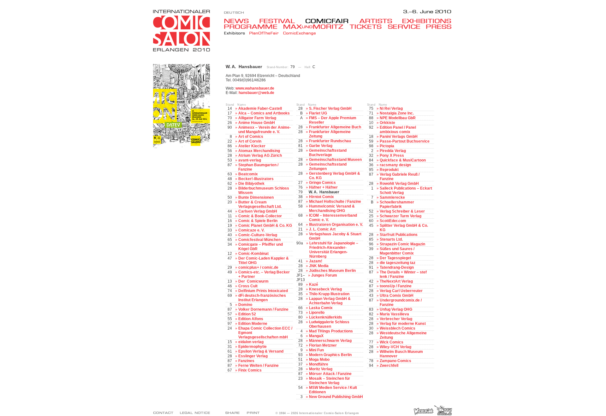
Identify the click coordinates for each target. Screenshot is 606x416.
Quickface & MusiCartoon (403, 160)
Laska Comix (321, 308)
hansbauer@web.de (256, 93)
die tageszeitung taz (397, 263)
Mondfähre (318, 364)
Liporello (316, 312)
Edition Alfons (250, 319)
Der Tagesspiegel (395, 258)
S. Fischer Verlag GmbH (330, 108)
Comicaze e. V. (251, 230)
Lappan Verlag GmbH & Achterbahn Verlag (330, 300)
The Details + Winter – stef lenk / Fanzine (403, 274)
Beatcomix (248, 174)
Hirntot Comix (321, 197)
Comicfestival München (259, 239)
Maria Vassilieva (394, 314)
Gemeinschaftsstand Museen (335, 159)
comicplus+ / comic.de (258, 267)
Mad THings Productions (331, 331)
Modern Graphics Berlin (330, 355)
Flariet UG (318, 113)
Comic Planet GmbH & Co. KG (265, 225)
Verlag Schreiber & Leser (402, 211)
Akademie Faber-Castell (260, 108)
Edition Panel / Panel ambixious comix (398, 129)
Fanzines (246, 361)
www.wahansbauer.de (254, 88)
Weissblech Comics (397, 328)
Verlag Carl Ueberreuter (401, 291)
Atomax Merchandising (259, 151)
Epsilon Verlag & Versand (260, 351)
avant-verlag (249, 160)
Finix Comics (250, 370)
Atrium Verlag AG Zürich (260, 155)
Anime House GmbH (256, 122)
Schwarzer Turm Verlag (400, 216)
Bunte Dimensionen (256, 197)
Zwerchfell (389, 365)
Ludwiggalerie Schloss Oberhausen (329, 324)
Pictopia (387, 146)
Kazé (313, 284)
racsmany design (395, 165)
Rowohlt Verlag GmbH (399, 183)
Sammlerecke (392, 197)
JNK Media (319, 266)
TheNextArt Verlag (396, 281)
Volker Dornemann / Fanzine (263, 309)
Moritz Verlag (320, 369)
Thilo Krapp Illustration (329, 294)
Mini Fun (316, 350)
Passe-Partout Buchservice (405, 141)
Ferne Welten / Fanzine (258, 365)
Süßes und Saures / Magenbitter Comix (397, 251)
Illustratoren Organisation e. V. (336, 224)
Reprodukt (389, 169)
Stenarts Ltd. (391, 239)
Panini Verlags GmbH (399, 136)
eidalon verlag (251, 342)
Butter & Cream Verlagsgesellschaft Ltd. (260, 204)
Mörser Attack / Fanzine (330, 374)
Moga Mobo (319, 359)
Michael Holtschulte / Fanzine (335, 201)
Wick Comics (391, 342)
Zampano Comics (395, 361)
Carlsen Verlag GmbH (257, 211)
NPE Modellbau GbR (398, 118)
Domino (245, 304)
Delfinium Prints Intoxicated (263, 291)
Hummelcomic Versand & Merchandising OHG (332, 208)
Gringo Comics (322, 182)
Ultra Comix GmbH (396, 295)
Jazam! (315, 261)
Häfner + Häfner (323, 187)
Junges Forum (324, 275)
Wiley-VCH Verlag (395, 347)
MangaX (316, 336)
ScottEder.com (393, 221)
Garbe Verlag (320, 146)
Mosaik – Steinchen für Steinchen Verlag (329, 380)
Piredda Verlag (393, 151)
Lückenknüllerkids (325, 317)
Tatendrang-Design (397, 267)
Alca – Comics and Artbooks (264, 113)
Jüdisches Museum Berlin (332, 270)
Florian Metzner (323, 345)
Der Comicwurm (253, 281)
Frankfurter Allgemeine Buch (335, 127)
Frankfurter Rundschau (330, 141)
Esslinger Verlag (253, 356)
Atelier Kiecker (251, 146)
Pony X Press (392, 155)
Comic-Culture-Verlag (257, 235)
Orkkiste (387, 122)
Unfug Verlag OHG (396, 309)
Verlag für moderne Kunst (403, 323)
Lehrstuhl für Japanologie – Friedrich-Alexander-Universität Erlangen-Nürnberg (333, 250)
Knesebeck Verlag (325, 289)
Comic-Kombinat (253, 253)
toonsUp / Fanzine (396, 286)
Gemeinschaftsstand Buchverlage (328, 152)
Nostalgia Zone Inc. (397, 113)
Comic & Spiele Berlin (257, 221)
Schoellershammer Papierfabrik (397, 204)
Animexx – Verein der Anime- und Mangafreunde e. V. (264, 129)
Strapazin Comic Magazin (402, 244)
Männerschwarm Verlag (330, 340)
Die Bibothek (251, 183)
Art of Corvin (249, 141)
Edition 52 (247, 314)
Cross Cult (248, 286)
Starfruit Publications (399, 234)
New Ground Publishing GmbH (336, 397)
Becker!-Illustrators (256, 179)
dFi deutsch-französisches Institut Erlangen (262, 297)
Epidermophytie (252, 346)
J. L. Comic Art (322, 229)
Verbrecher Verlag (396, 319)
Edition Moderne (252, 323)
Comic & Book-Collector (260, 216)
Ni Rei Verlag (391, 108)
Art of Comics (250, 136)
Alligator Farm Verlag (257, 118)
